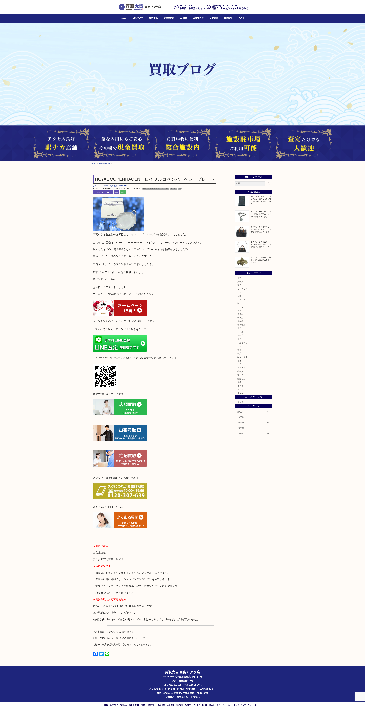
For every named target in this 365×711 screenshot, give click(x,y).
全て (239, 277)
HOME (123, 18)
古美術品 (241, 324)
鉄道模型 (241, 378)
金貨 (239, 353)
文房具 (240, 374)
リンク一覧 (252, 705)
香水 (239, 360)
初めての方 (138, 18)
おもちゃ (241, 367)
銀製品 (240, 321)
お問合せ (211, 705)
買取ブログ (198, 18)
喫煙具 (240, 371)
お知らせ (241, 389)
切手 (239, 382)
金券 (239, 338)
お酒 (239, 310)
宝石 (239, 285)
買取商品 (153, 18)
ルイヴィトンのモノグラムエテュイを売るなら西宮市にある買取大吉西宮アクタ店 (261, 200)
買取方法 (213, 18)
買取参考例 (169, 18)
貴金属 (240, 281)
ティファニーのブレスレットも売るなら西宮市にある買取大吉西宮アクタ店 (261, 214)
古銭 (239, 349)
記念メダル (242, 356)
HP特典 (183, 18)
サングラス (242, 288)
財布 (239, 295)
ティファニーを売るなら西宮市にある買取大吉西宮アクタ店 (261, 259)
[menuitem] (123, 18)
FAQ (204, 705)
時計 (239, 303)
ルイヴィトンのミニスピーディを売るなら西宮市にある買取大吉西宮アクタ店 (261, 229)
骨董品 (240, 313)
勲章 (239, 364)
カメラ (240, 306)
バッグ (240, 292)
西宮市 (123, 192)
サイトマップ (241, 705)
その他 (240, 385)
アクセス (196, 705)
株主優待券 (242, 342)
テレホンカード (244, 331)
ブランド (241, 299)
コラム (240, 392)
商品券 (240, 335)
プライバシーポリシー (225, 705)
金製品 (240, 317)
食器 (116, 192)
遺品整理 (188, 705)
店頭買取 (161, 705)
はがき (240, 346)
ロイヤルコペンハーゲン (103, 192)
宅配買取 (179, 705)
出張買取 (170, 705)
